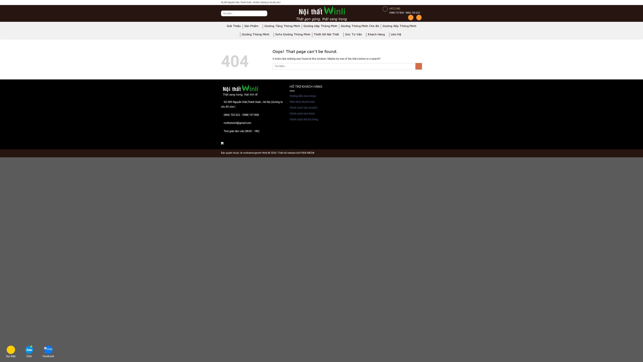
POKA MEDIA (307, 153)
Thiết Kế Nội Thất (326, 34)
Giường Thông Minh (255, 34)
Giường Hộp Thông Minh (320, 26)
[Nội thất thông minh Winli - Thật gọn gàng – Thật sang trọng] (321, 13)
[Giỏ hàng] (419, 17)
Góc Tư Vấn (353, 34)
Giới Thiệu (234, 26)
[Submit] (418, 66)
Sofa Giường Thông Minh (292, 34)
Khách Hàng (376, 34)
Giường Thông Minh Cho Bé (360, 26)
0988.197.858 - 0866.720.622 (404, 12)
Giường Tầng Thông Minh (282, 26)
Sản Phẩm (251, 26)
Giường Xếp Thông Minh (399, 26)
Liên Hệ (396, 34)
